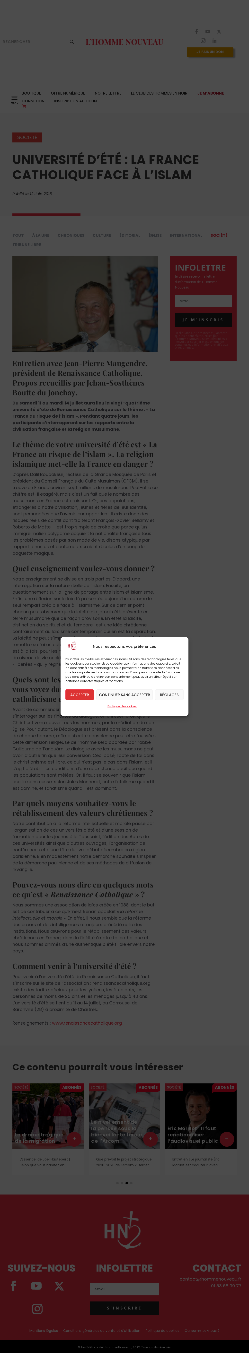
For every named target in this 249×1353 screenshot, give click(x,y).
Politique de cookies (122, 706)
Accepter (79, 694)
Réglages (169, 694)
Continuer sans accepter (124, 694)
